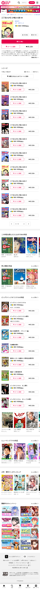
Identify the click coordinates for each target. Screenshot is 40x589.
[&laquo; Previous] (11, 224)
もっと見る (34, 266)
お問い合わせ (24, 560)
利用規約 (11, 563)
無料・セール (36, 587)
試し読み (30, 46)
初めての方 (28, 587)
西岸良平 (17, 21)
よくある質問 (15, 560)
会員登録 (32, 2)
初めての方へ (6, 560)
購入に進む (20, 41)
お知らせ (32, 560)
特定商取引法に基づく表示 (20, 567)
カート (20, 587)
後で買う (35, 35)
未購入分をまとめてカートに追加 (18, 76)
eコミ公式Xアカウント (13, 557)
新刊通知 (26, 35)
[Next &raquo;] (29, 224)
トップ (4, 587)
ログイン (24, 2)
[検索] (19, 2)
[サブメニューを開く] (37, 2)
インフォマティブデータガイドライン (17, 565)
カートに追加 (11, 46)
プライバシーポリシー (22, 563)
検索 (12, 587)
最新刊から (36, 71)
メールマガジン (31, 556)
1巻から (28, 71)
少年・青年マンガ (19, 23)
